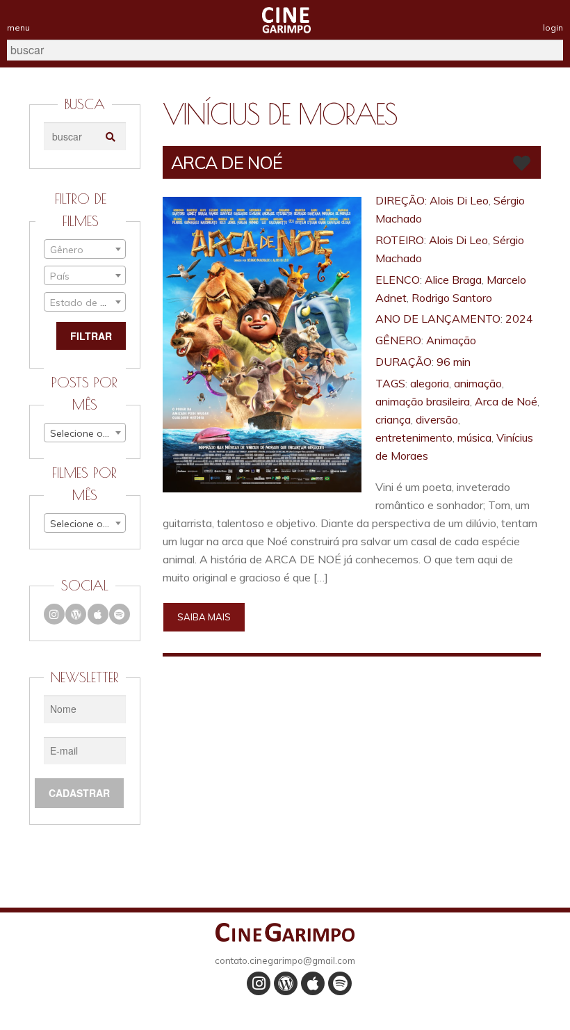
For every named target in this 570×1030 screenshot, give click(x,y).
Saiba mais (204, 616)
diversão (437, 419)
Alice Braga (453, 280)
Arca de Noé (506, 401)
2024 (519, 318)
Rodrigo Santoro (452, 298)
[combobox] (85, 249)
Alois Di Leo (459, 200)
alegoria (429, 383)
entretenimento (414, 437)
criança (393, 419)
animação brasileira (422, 401)
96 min (454, 362)
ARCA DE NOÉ (226, 162)
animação (478, 383)
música (474, 437)
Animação (451, 340)
